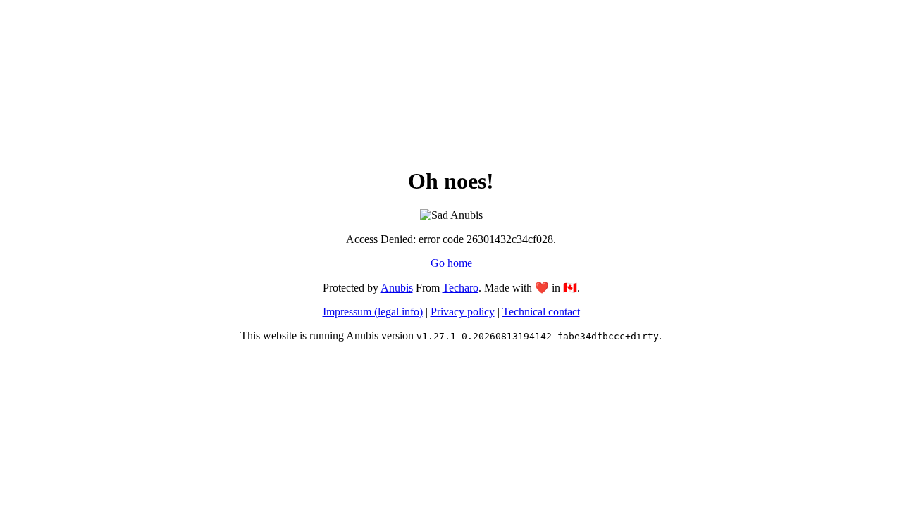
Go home (451, 263)
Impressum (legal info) (373, 312)
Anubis (397, 288)
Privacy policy (463, 312)
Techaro (460, 288)
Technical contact (541, 312)
